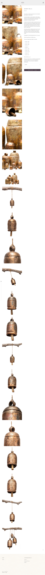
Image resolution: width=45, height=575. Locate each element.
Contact (25, 562)
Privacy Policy (6, 571)
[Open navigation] (1, 2)
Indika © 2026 (4, 572)
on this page (38, 35)
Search (3, 559)
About (3, 571)
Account (25, 559)
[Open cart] (43, 2)
